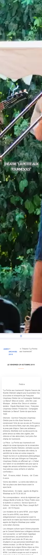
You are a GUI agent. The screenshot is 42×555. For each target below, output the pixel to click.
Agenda (7, 349)
